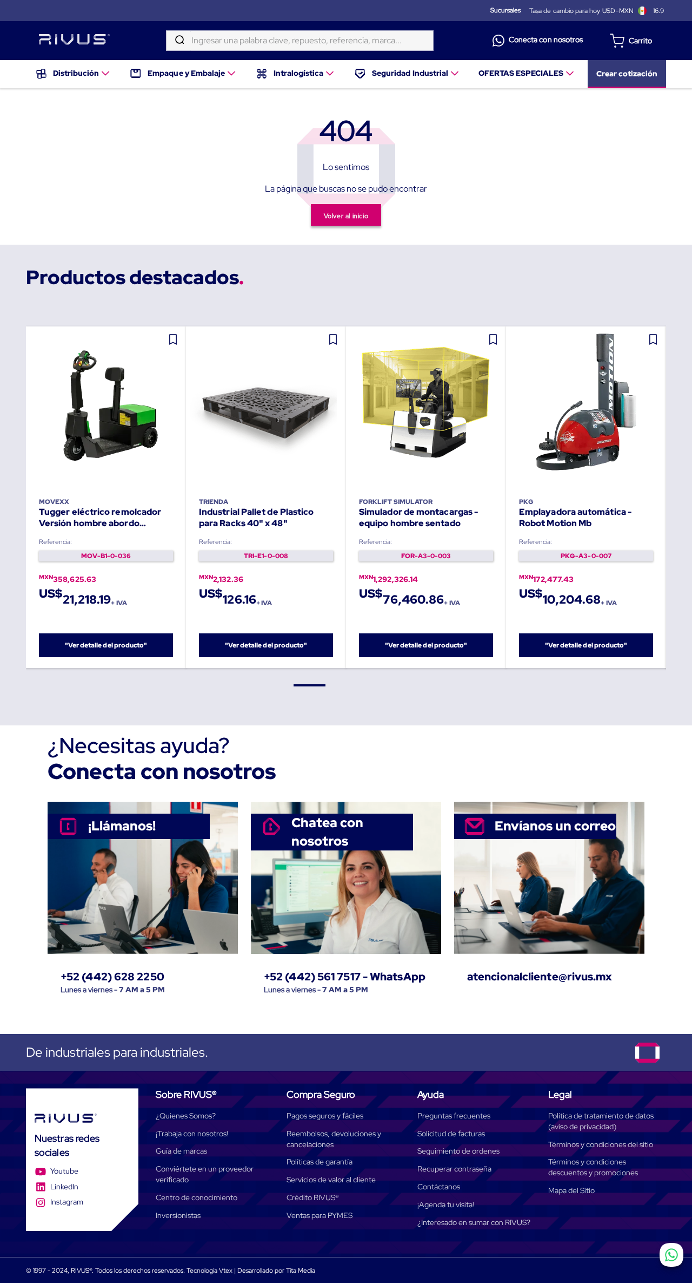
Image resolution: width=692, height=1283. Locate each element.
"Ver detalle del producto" (106, 645)
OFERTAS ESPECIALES (521, 73)
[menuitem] (73, 74)
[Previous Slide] (26, 497)
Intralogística (298, 73)
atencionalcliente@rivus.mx (540, 977)
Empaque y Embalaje (186, 73)
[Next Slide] (666, 497)
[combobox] (300, 40)
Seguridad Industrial (410, 73)
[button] (309, 685)
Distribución (76, 73)
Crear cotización (626, 73)
